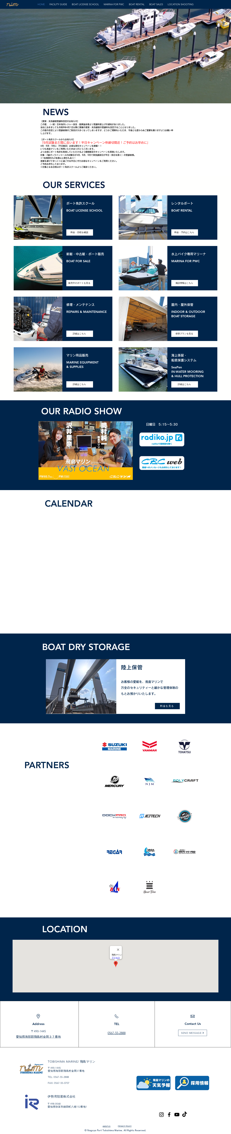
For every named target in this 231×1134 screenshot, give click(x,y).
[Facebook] (169, 1115)
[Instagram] (161, 1115)
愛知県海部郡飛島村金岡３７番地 (38, 1037)
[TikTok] (185, 1115)
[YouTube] (177, 1115)
